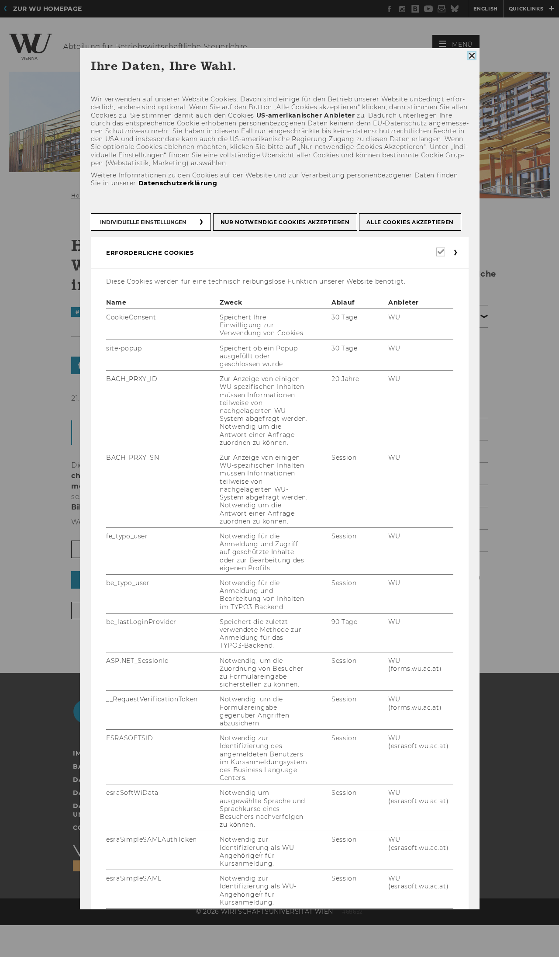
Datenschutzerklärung (177, 183)
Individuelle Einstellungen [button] (143, 221)
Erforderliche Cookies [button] (150, 252)
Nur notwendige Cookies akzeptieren (284, 221)
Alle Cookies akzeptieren (410, 221)
